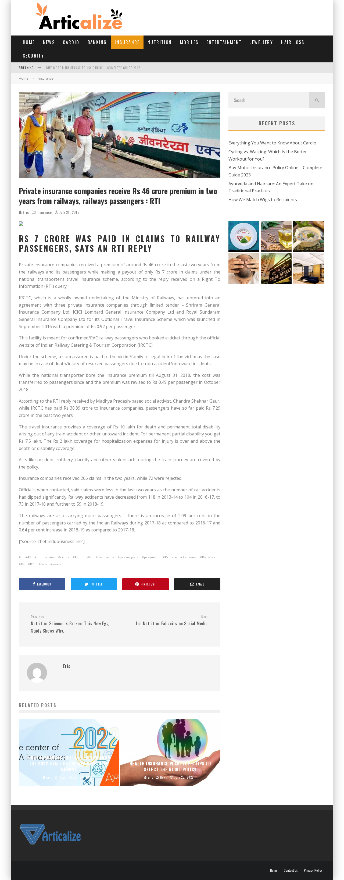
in (90, 557)
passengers (129, 557)
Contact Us (291, 870)
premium (152, 557)
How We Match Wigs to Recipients (262, 200)
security (33, 55)
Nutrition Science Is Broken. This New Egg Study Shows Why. (70, 624)
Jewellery (261, 42)
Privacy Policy (313, 870)
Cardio (71, 42)
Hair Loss (292, 42)
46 (29, 557)
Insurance (127, 42)
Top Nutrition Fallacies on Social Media (171, 621)
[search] (317, 100)
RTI (32, 564)
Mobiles (189, 42)
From (79, 557)
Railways (189, 557)
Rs (23, 564)
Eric (25, 212)
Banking (97, 42)
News (49, 42)
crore (65, 557)
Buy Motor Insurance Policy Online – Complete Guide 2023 (93, 68)
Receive (209, 557)
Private (171, 557)
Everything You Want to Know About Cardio (272, 143)
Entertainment (224, 42)
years (57, 564)
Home (29, 42)
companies (46, 557)
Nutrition (160, 42)
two (44, 564)
